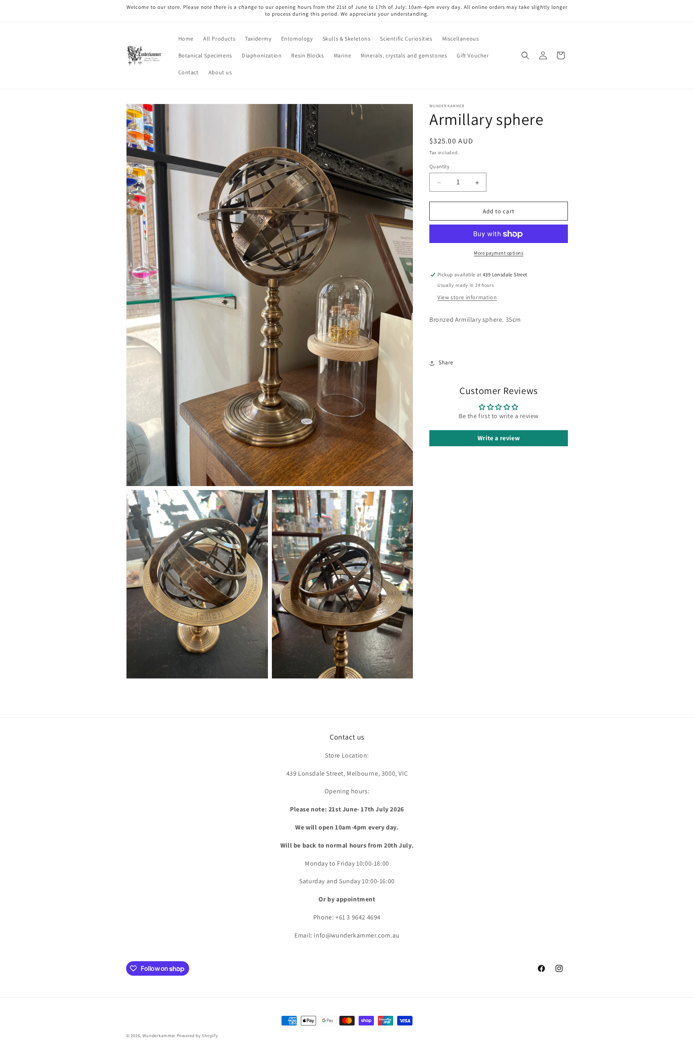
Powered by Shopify (197, 1035)
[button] (525, 55)
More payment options (498, 253)
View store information (467, 297)
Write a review (499, 438)
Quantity (439, 166)
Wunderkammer (159, 1035)
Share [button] (446, 362)
